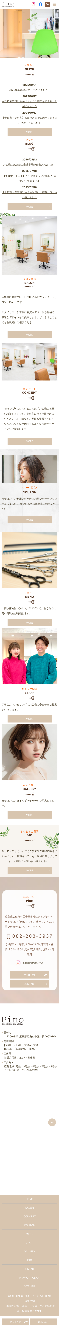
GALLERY (29, 1251)
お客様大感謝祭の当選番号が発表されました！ (29, 164)
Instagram (33, 4)
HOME (29, 1199)
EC (47, 4)
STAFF (29, 1242)
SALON (29, 1207)
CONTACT (43, 1322)
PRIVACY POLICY (29, 1277)
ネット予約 (15, 1322)
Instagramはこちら (33, 962)
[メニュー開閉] (54, 4)
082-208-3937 (32, 936)
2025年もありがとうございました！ (29, 89)
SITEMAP (29, 1286)
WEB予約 (29, 974)
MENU (29, 1234)
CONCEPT (29, 1216)
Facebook (40, 4)
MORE (29, 132)
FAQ (29, 1260)
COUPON (29, 1225)
